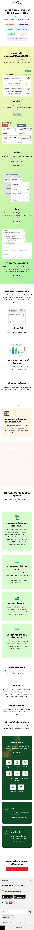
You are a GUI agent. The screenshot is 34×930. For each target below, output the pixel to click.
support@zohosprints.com (13, 891)
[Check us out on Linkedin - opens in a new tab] (6, 903)
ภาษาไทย (7, 917)
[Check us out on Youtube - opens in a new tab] (10, 903)
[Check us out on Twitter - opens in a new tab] (3, 903)
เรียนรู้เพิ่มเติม (17, 114)
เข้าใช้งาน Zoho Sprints (17, 869)
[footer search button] (30, 912)
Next (19, 404)
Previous (13, 404)
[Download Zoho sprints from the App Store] (7, 897)
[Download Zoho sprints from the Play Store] (20, 897)
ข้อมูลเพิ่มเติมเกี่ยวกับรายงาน (10, 396)
